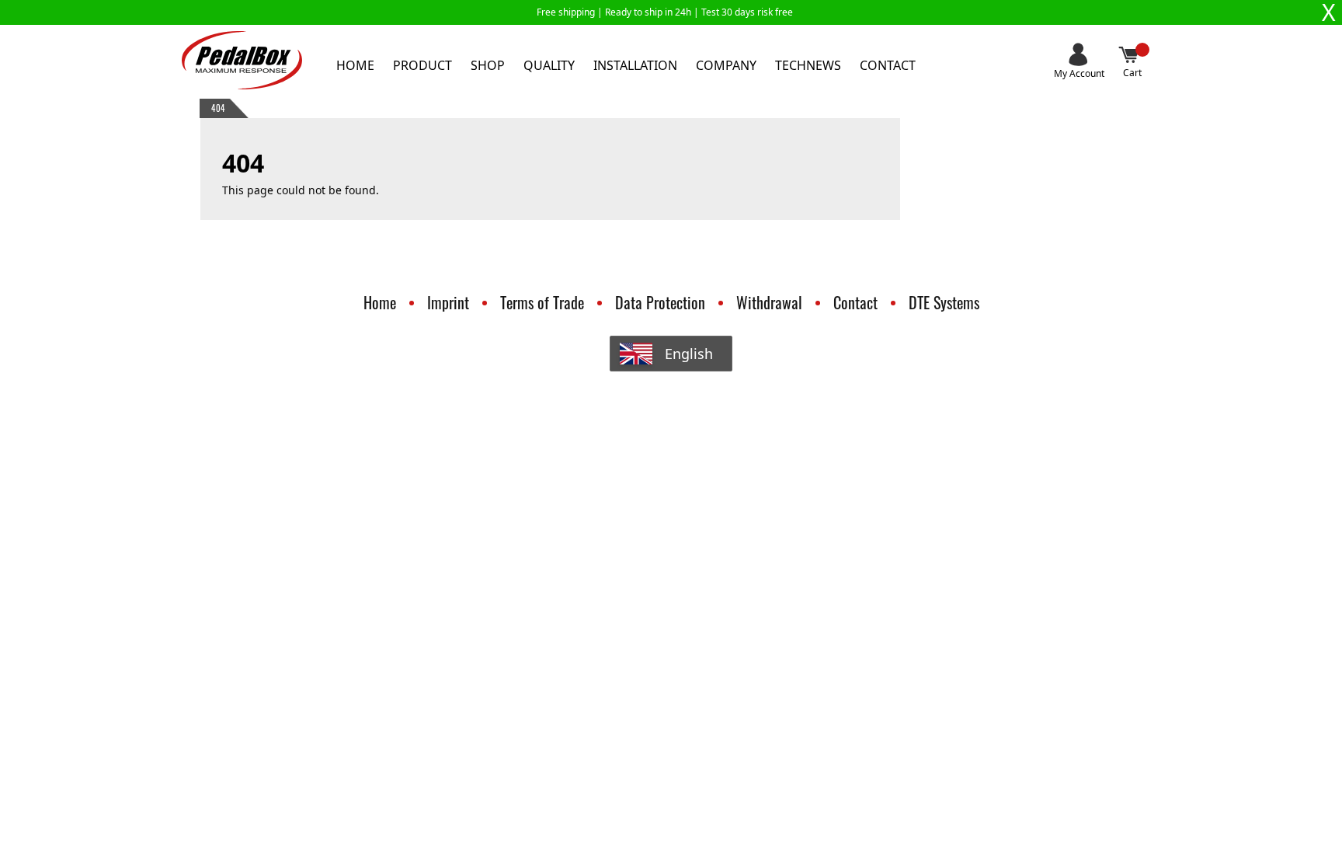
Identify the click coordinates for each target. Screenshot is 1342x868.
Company (726, 65)
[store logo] (242, 60)
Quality (549, 65)
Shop (488, 65)
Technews (808, 65)
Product (422, 65)
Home (355, 65)
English (689, 353)
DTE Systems (944, 302)
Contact (888, 65)
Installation (635, 65)
